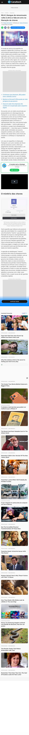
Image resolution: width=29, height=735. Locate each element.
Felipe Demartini (7, 23)
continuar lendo (14, 301)
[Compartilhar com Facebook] (5, 27)
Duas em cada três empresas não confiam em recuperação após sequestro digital (15, 105)
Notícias (6, 12)
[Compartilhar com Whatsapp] (2, 27)
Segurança (12, 12)
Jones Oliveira (23, 23)
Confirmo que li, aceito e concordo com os (15, 30)
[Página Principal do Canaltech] (14, 3)
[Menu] (2, 2)
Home (2, 12)
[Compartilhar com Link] (8, 27)
